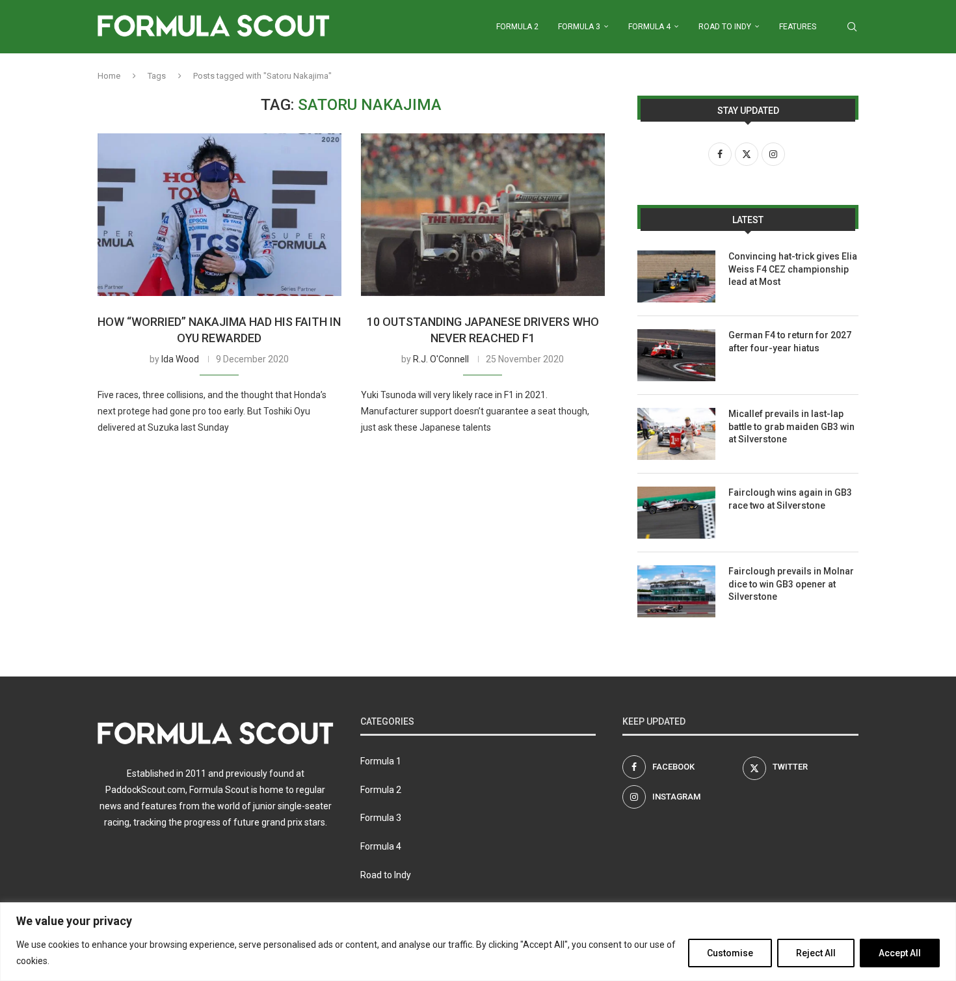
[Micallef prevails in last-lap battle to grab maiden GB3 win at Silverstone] (676, 434)
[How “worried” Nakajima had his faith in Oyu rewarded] (219, 214)
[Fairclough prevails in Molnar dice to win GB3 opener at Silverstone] (676, 591)
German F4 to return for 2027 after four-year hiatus (789, 341)
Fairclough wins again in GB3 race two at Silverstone (790, 499)
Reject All (816, 953)
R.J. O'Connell (441, 359)
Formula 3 (579, 26)
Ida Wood (180, 359)
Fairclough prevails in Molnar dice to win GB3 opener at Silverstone (791, 584)
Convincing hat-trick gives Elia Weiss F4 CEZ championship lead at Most (792, 269)
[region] (478, 941)
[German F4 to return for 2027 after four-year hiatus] (676, 355)
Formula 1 (380, 761)
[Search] (851, 27)
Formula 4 (649, 26)
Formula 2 (517, 26)
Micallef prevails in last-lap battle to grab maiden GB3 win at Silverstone (791, 426)
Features (797, 26)
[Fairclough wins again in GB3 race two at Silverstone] (676, 513)
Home (109, 76)
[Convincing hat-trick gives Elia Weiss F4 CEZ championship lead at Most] (676, 276)
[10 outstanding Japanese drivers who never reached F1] (483, 214)
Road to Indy (724, 26)
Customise (730, 953)
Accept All (900, 953)
